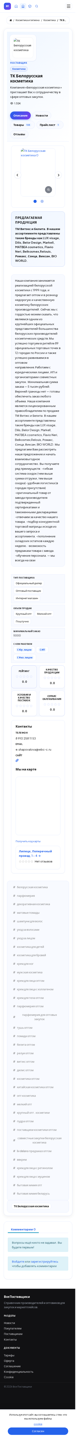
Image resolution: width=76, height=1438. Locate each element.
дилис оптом (25, 1070)
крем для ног (25, 963)
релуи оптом (25, 1053)
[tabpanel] (38, 172)
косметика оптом (28, 1078)
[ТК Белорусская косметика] (38, 172)
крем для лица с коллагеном (35, 989)
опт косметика (26, 1095)
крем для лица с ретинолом (35, 1168)
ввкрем (22, 1159)
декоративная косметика (33, 904)
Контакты (10, 1339)
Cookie (9, 1377)
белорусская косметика (32, 887)
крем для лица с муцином (33, 1176)
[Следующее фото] (58, 175)
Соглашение (12, 1366)
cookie (38, 1424)
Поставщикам (13, 1333)
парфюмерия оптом (30, 1006)
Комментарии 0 (23, 1229)
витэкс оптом (25, 1061)
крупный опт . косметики (33, 1112)
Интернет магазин (27, 598)
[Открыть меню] (68, 6)
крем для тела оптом (30, 997)
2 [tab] (41, 200)
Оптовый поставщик (28, 590)
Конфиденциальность (18, 1371)
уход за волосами (28, 929)
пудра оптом (25, 1121)
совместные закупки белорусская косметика (40, 1140)
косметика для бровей (31, 955)
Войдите (18, 1261)
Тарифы (9, 1355)
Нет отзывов (43, 861)
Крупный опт (24, 613)
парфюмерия (26, 895)
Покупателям (12, 1328)
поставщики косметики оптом (37, 1129)
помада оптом (26, 1036)
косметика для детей (30, 946)
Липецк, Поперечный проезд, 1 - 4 (35, 853)
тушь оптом (24, 1027)
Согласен (38, 1431)
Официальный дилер (29, 583)
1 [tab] (34, 200)
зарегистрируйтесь (44, 1261)
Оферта (9, 1360)
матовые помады (28, 912)
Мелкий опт (44, 613)
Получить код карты (28, 841)
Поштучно (22, 621)
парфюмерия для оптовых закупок (39, 1017)
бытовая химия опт (29, 1185)
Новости (9, 1323)
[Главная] (11, 20)
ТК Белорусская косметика (31, 1206)
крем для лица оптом (30, 980)
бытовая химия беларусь (33, 1193)
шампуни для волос (30, 921)
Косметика (19, 68)
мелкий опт (24, 1104)
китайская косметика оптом (35, 1087)
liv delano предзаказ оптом (34, 1151)
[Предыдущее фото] (17, 175)
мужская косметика (29, 972)
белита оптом (26, 1044)
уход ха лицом (26, 938)
